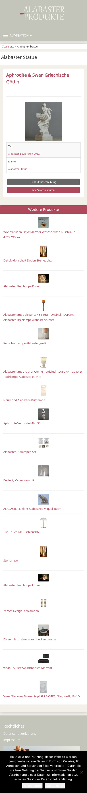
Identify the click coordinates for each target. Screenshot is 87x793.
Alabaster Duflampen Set (19, 452)
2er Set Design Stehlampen (21, 611)
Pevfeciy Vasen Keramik (19, 480)
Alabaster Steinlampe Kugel (21, 286)
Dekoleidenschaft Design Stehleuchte (27, 260)
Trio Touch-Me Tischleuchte (21, 532)
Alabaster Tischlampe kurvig (21, 585)
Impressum (11, 740)
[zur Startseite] (43, 13)
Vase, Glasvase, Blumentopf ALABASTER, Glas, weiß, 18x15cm (43, 696)
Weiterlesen (55, 785)
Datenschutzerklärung (20, 733)
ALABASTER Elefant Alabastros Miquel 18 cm (32, 509)
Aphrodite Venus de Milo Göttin (24, 423)
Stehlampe (10, 560)
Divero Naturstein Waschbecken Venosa (29, 639)
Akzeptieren (32, 785)
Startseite (8, 46)
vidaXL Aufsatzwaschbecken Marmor (27, 668)
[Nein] (81, 772)
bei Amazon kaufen (43, 190)
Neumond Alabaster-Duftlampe (24, 400)
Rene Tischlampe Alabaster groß (24, 343)
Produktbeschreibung (43, 182)
